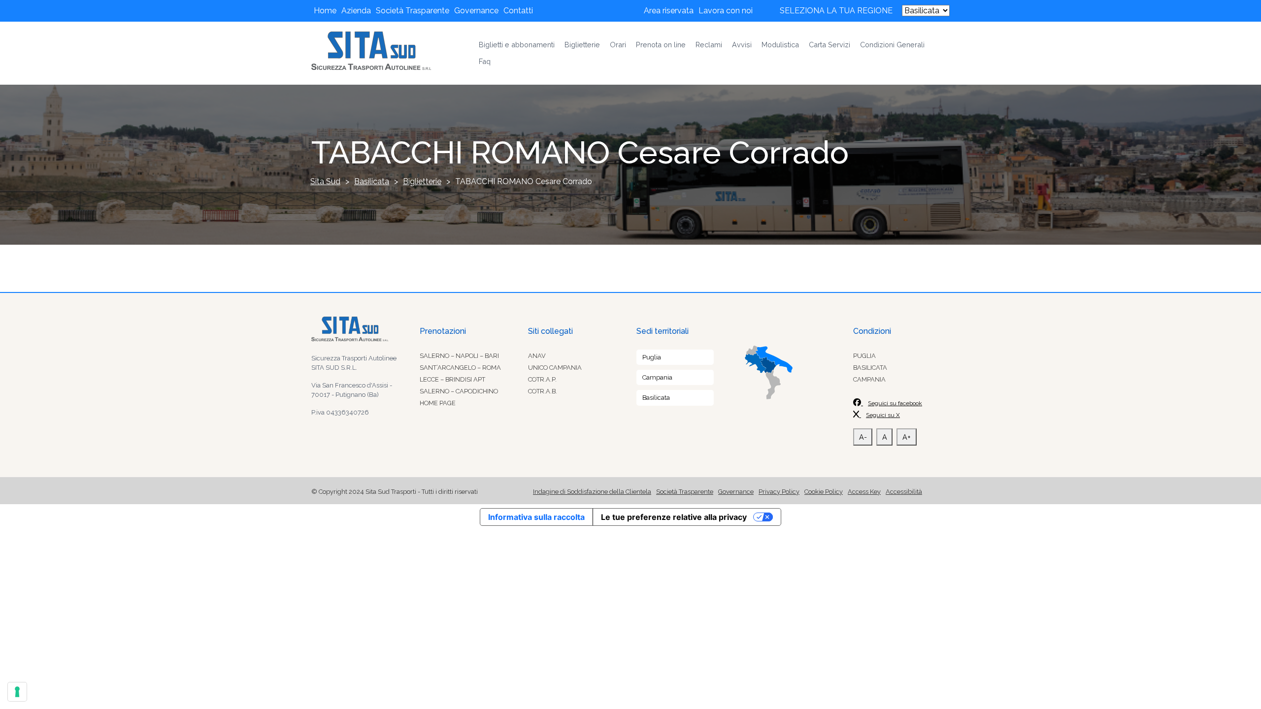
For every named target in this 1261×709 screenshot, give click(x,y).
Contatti (518, 10)
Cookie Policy (823, 491)
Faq (485, 61)
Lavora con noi (725, 10)
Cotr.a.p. (542, 379)
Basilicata (656, 397)
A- (863, 437)
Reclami (709, 44)
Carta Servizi (829, 44)
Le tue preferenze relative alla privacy (674, 517)
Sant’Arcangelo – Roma (460, 367)
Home (325, 10)
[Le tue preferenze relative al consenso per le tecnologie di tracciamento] (17, 691)
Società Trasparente (412, 10)
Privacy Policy (779, 491)
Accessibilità (904, 491)
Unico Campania (555, 367)
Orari (618, 44)
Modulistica (780, 44)
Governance (476, 10)
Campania (657, 377)
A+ (906, 437)
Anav (537, 355)
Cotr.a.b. (542, 391)
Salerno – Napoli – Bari (459, 355)
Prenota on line (661, 44)
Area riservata (669, 10)
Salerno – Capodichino (459, 391)
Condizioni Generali (892, 44)
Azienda (356, 10)
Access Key (864, 491)
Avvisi (742, 44)
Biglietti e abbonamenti (517, 44)
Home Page (438, 403)
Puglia (651, 357)
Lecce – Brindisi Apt (452, 379)
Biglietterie (582, 44)
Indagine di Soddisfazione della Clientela (592, 491)
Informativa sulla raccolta (536, 517)
